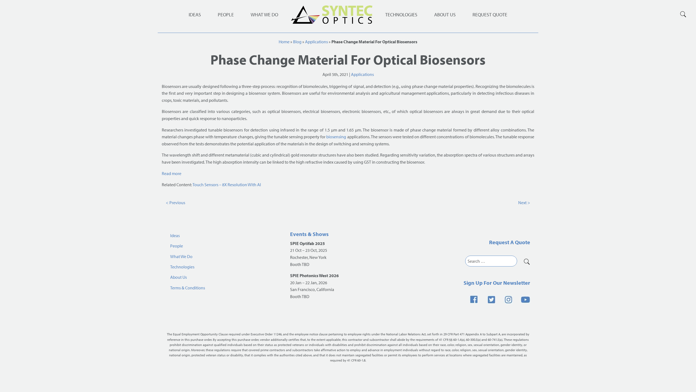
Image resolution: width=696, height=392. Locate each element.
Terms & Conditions (187, 287)
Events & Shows (309, 234)
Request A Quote (509, 242)
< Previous (175, 202)
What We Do (264, 14)
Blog (297, 41)
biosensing (336, 136)
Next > (524, 202)
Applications (316, 41)
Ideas (195, 14)
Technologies (401, 14)
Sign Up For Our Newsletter (497, 282)
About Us (445, 14)
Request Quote (490, 14)
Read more (172, 173)
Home (284, 41)
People (226, 14)
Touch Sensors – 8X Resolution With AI (226, 184)
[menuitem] (401, 14)
